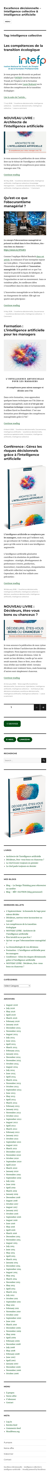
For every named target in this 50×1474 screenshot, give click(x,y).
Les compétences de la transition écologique (23, 48)
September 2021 (13, 1142)
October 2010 (12, 1315)
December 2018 (13, 1197)
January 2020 (12, 1171)
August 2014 (11, 1272)
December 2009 (13, 1328)
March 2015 (11, 1259)
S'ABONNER (12, 724)
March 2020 (11, 1168)
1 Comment (35, 188)
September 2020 (13, 1161)
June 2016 (10, 1223)
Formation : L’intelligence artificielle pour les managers (24, 330)
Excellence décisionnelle (23, 103)
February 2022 (13, 1132)
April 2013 (10, 1289)
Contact (9, 1402)
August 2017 (11, 1207)
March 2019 (11, 1191)
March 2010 (11, 1324)
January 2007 (12, 1364)
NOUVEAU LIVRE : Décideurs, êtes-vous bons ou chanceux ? (22, 610)
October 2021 (12, 1139)
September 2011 (13, 1302)
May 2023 (10, 1096)
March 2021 (11, 1148)
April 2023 (11, 1099)
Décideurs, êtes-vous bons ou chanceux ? (25, 859)
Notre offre (11, 1396)
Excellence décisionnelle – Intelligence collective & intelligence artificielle (22, 11)
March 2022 (11, 1129)
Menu (7, 21)
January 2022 (12, 1135)
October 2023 (12, 1086)
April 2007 (11, 1360)
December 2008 (13, 1344)
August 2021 (11, 1145)
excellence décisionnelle (22, 106)
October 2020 (12, 1158)
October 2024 (12, 1064)
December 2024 (13, 1057)
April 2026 (11, 1015)
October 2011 (12, 1298)
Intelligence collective (20, 183)
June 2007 (10, 1357)
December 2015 (13, 1236)
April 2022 (11, 1125)
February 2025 (13, 1050)
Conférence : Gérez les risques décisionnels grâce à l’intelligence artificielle (23, 453)
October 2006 (12, 1373)
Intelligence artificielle (12, 432)
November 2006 (13, 1370)
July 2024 (10, 1070)
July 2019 (10, 1181)
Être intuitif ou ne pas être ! (19, 937)
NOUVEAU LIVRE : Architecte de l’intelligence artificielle (24, 122)
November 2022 (13, 1112)
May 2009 (10, 1334)
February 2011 (12, 1308)
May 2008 (10, 1350)
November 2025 (13, 1031)
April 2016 (10, 1230)
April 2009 (11, 1337)
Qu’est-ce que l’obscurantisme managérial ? (17, 202)
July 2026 (10, 1008)
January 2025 (12, 1054)
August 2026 (12, 1005)
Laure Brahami (29, 84)
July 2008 (10, 1347)
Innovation (28, 434)
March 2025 (11, 1047)
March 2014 (11, 1279)
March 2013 (11, 1292)
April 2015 (10, 1256)
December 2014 (13, 1266)
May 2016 (10, 1227)
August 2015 (11, 1243)
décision (7, 594)
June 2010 (10, 1321)
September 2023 (13, 1090)
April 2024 (11, 1077)
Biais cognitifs (23, 684)
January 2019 (12, 1194)
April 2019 (10, 1187)
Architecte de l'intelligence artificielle (23, 856)
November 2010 (13, 1311)
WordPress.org (13, 1431)
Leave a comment (20, 108)
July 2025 (10, 1037)
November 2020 (13, 1155)
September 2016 (13, 1217)
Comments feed (13, 1428)
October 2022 (12, 1116)
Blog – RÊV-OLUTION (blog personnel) (24, 892)
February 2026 (13, 1021)
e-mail (10, 739)
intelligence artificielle (12, 694)
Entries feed (11, 1425)
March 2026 (11, 1018)
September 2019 (13, 1178)
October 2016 (12, 1214)
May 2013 (10, 1285)
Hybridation (30, 686)
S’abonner (11, 1399)
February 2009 (13, 1341)
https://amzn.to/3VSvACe (15, 250)
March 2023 (11, 1103)
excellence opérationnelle (13, 434)
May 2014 (10, 1275)
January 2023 (12, 1109)
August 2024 (12, 1067)
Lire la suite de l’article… (15, 97)
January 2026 (12, 1024)
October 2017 (12, 1204)
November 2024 (13, 1060)
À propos (10, 1393)
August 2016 (12, 1220)
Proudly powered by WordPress (34, 1470)
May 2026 (10, 1011)
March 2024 (11, 1080)
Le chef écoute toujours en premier (22, 863)
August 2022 (12, 1122)
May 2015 (10, 1253)
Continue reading (12, 175)
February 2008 (13, 1354)
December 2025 (13, 1028)
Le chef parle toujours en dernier (21, 866)
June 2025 (10, 1041)
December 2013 (13, 1282)
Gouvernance (39, 311)
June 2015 (10, 1249)
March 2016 (11, 1233)
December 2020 (13, 1152)
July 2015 (10, 1246)
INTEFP (18, 78)
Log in (9, 1422)
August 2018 (11, 1200)
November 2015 (13, 1240)
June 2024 (10, 1073)
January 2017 (12, 1210)
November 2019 (13, 1174)
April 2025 (11, 1044)
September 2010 (13, 1318)
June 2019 (10, 1184)
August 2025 (12, 1034)
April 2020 (11, 1165)
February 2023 (12, 1106)
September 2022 (13, 1119)
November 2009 (13, 1331)
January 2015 (12, 1262)
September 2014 (13, 1269)
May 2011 (10, 1305)
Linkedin (25, 739)
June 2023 (10, 1093)
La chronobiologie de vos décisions (22, 947)
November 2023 (13, 1083)
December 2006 (13, 1367)
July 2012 (10, 1295)
